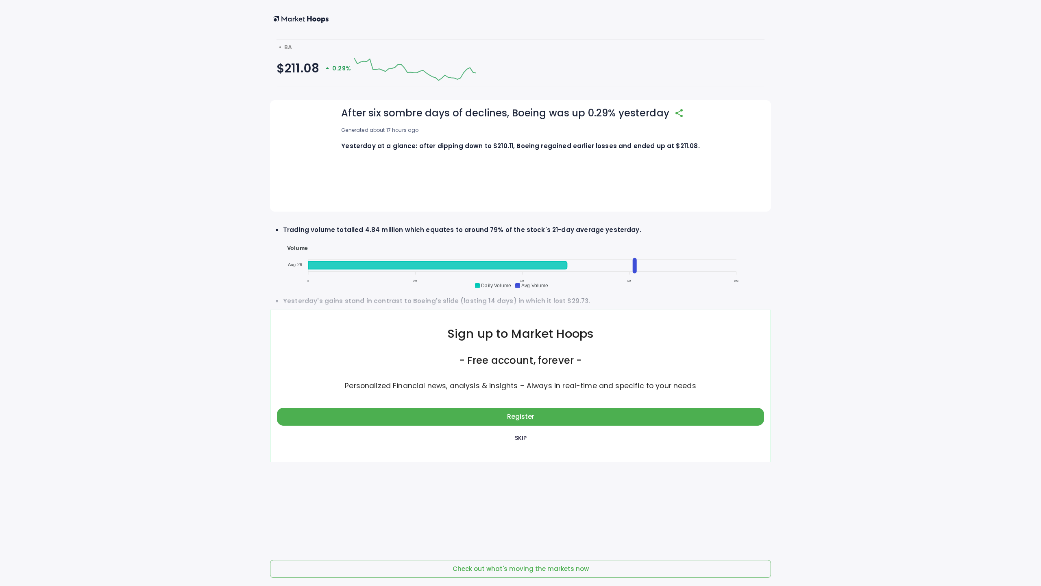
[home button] (301, 19)
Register (520, 416)
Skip (521, 438)
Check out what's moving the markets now (521, 568)
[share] (679, 113)
